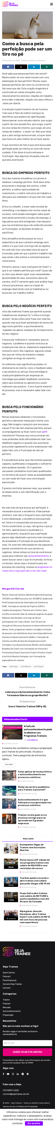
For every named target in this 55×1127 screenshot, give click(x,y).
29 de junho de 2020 (11, 60)
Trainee (6, 1000)
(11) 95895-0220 (11, 1090)
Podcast (7, 976)
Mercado (7, 1007)
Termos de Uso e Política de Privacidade (20, 1106)
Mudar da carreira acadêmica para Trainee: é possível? (34, 788)
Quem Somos (9, 972)
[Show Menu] (51, 4)
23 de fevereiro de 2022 (28, 794)
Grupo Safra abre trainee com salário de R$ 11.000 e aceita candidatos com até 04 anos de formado (34, 897)
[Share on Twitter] (21, 66)
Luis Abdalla (32, 740)
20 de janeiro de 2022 (27, 827)
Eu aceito (34, 1123)
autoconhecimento (38, 556)
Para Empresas (9, 980)
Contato (7, 988)
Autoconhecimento (13, 728)
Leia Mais (10, 763)
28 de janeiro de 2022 (27, 809)
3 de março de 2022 (26, 781)
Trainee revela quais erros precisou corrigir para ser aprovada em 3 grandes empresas (32, 819)
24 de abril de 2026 (10, 743)
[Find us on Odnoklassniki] (28, 1074)
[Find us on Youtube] (8, 1074)
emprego (13, 666)
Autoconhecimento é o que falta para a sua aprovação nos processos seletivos (34, 802)
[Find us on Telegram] (23, 1074)
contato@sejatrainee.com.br (16, 1094)
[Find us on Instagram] (13, 1074)
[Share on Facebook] (8, 66)
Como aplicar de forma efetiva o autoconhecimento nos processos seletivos (34, 774)
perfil (44, 431)
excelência (26, 666)
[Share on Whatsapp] (47, 66)
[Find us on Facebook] (3, 1074)
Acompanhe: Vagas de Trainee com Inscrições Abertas (33, 847)
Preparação (8, 1015)
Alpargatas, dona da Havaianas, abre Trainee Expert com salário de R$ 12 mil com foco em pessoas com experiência (35, 917)
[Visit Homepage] (10, 4)
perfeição (38, 666)
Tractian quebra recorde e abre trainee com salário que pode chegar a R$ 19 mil (35, 881)
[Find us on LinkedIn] (18, 1074)
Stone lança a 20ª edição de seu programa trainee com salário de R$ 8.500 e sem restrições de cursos (35, 864)
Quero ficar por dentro (27, 1052)
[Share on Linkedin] (34, 66)
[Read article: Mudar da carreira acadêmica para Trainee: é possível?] (9, 791)
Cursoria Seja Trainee (12, 984)
